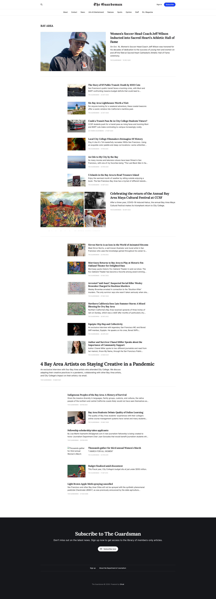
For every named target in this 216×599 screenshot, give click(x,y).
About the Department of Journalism (112, 568)
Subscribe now (110, 549)
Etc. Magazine (147, 12)
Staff (137, 12)
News (83, 12)
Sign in (159, 4)
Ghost (122, 584)
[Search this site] (41, 4)
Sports (119, 12)
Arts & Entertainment (96, 12)
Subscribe (170, 4)
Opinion (129, 12)
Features (110, 12)
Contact (74, 12)
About (65, 12)
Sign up (93, 568)
